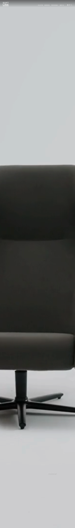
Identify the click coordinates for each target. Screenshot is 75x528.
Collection (40, 5)
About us (62, 5)
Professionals (54, 5)
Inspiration (47, 5)
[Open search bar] (71, 5)
